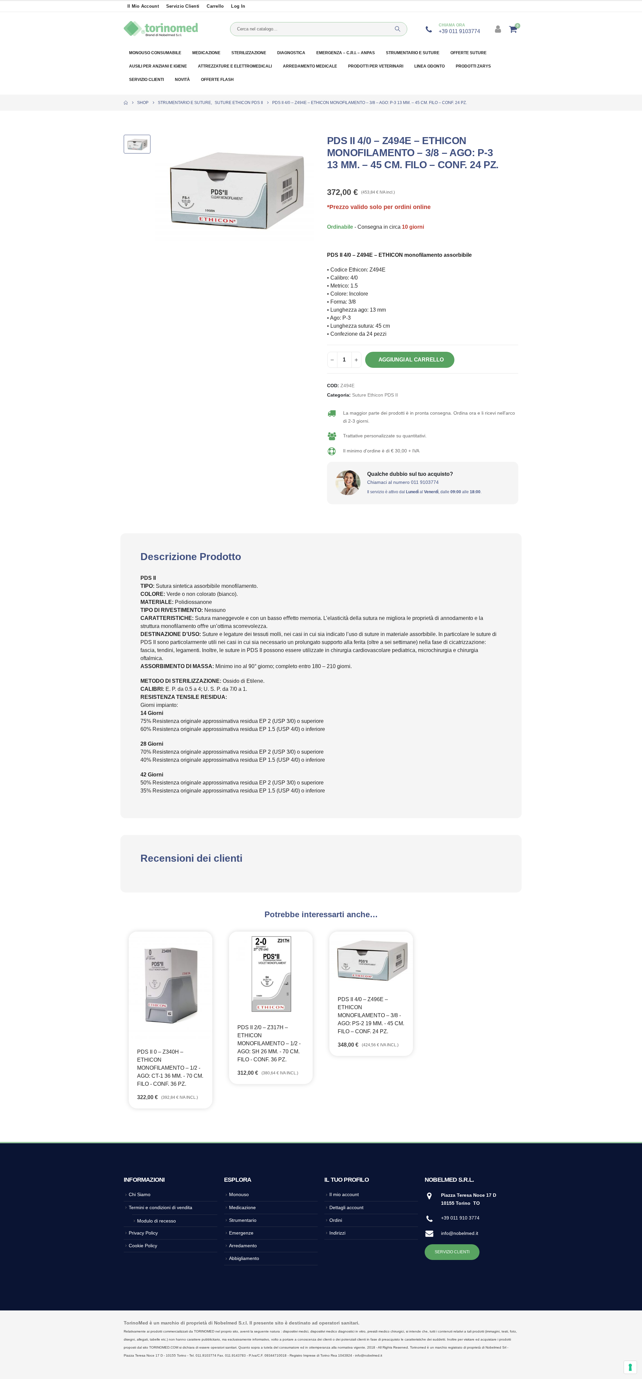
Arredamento (243, 1245)
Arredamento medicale (310, 66)
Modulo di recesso (156, 1221)
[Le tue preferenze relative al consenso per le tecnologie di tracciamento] (630, 1367)
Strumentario (242, 1220)
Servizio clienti (182, 6)
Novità (182, 79)
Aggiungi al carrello (411, 359)
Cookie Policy (143, 1245)
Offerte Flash (217, 79)
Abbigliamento (244, 1258)
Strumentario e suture (412, 52)
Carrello (215, 6)
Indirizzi (337, 1233)
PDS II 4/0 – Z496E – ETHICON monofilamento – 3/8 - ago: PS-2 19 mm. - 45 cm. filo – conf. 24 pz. (371, 1015)
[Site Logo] (161, 29)
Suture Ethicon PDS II (375, 395)
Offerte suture (468, 52)
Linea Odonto (429, 66)
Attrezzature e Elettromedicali (235, 66)
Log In (238, 6)
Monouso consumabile (155, 52)
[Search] (397, 29)
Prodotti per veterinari (375, 66)
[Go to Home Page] (126, 103)
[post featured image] (170, 986)
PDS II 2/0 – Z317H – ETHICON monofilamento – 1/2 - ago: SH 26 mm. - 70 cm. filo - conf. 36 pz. (269, 1043)
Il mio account (143, 6)
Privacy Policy (143, 1233)
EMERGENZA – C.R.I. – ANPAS (345, 52)
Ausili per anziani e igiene (158, 66)
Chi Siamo (139, 1194)
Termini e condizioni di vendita (160, 1207)
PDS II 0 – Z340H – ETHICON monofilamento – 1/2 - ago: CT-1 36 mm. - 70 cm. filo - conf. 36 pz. (170, 1068)
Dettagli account (346, 1207)
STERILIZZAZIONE (248, 52)
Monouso (239, 1194)
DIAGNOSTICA (291, 52)
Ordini (335, 1220)
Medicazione (206, 52)
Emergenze (241, 1233)
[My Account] (499, 29)
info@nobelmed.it (459, 1233)
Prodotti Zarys (473, 66)
